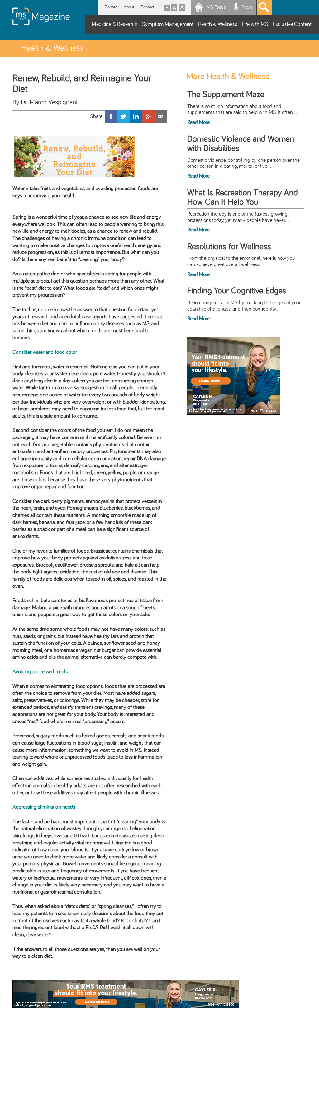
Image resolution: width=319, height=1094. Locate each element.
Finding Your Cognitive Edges (236, 291)
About (129, 7)
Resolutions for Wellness (229, 246)
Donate (111, 7)
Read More (198, 122)
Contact (147, 7)
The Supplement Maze (225, 94)
